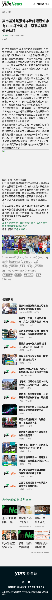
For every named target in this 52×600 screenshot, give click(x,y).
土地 (5, 257)
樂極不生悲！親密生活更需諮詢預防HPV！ (41, 520)
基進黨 (18, 275)
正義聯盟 (13, 266)
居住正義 (7, 270)
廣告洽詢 (31, 587)
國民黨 (12, 257)
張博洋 (38, 275)
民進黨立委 (8, 275)
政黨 (5, 266)
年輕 (34, 257)
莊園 (41, 257)
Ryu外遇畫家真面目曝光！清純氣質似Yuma (8, 545)
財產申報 (7, 279)
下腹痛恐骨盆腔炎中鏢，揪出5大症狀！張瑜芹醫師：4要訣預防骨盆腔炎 (42, 545)
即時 (9, 12)
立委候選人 (26, 261)
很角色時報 (19, 229)
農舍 (28, 257)
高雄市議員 (30, 270)
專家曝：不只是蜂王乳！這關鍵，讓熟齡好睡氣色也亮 (25, 520)
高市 (5, 261)
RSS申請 (40, 4)
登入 (47, 4)
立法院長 (38, 266)
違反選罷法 (14, 261)
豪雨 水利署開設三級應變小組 (9, 520)
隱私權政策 (21, 587)
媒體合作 (40, 587)
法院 (36, 261)
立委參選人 (28, 275)
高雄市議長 (18, 270)
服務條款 (12, 587)
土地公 (20, 257)
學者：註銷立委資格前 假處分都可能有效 (25, 545)
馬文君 (22, 266)
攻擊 (30, 266)
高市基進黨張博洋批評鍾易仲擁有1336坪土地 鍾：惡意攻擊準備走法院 (24, 224)
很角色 (5, 35)
